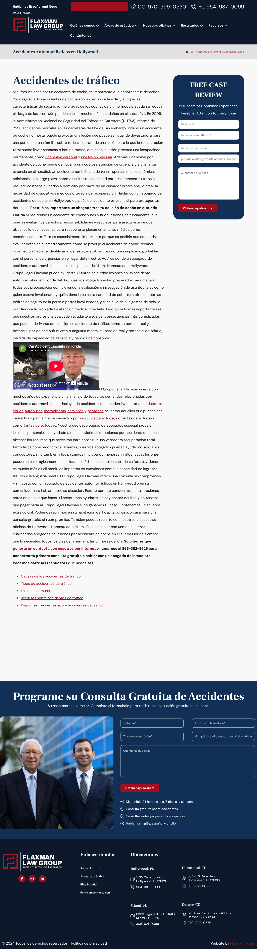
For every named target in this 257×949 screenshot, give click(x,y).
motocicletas (55, 411)
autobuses (33, 411)
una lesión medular (96, 157)
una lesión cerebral (61, 157)
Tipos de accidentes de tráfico (46, 583)
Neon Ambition (242, 943)
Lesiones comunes (36, 590)
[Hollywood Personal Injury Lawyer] (38, 24)
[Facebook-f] (21, 878)
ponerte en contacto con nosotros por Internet (54, 548)
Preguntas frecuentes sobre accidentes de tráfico (62, 605)
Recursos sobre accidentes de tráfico (52, 598)
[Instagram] (32, 878)
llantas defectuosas (39, 425)
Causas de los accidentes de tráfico (51, 576)
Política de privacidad (89, 943)
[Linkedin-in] (42, 878)
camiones (75, 411)
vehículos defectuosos (98, 418)
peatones (95, 411)
